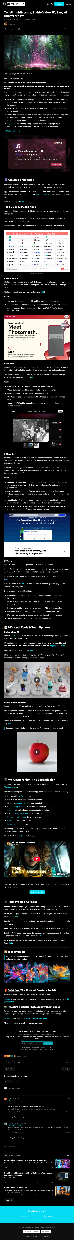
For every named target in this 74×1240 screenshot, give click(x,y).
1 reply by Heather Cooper (17, 1117)
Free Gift (13, 1006)
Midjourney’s (12, 817)
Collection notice (50, 1227)
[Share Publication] (52, 4)
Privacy (37, 1227)
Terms (42, 1227)
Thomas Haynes (10, 787)
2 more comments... (10, 1146)
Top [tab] (6, 1155)
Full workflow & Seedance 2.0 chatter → (16, 1178)
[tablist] (12, 1082)
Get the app (46, 1231)
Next (64, 1069)
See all (8, 1200)
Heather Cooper (13, 23)
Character (22, 817)
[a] (37, 429)
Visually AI (21, 836)
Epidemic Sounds (14, 824)
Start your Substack (32, 1231)
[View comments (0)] (21, 1167)
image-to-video (21, 813)
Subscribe (59, 4)
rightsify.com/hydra (12, 131)
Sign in (68, 4)
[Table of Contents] (2, 620)
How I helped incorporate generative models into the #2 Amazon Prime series (28, 1190)
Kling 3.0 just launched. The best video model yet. (25, 1160)
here (22, 202)
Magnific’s (11, 810)
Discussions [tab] (18, 1155)
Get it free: (14, 990)
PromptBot (17, 807)
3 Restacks (24, 1056)
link (42, 292)
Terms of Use (45, 1047)
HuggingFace (54, 646)
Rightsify (11, 124)
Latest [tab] (11, 1155)
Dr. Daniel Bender (13, 1123)
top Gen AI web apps (43, 194)
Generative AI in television (15, 1187)
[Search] (48, 4)
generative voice (24, 803)
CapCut (10, 820)
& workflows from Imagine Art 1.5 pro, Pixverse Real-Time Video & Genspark (28, 1163)
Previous (11, 1069)
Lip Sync (21, 796)
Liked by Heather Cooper (16, 1100)
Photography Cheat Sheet (36, 1018)
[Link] (1, 87)
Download (8, 1018)
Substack (28, 1236)
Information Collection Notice (36, 1049)
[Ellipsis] (69, 1098)
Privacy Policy (50, 1049)
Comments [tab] (8, 1082)
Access (7, 999)
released (17, 636)
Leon (9, 1099)
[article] (37, 1164)
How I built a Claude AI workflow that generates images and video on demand (28, 1174)
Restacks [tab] (16, 1082)
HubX (23, 584)
